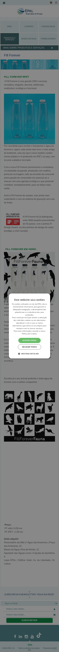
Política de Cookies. (29, 334)
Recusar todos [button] (29, 347)
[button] (29, 353)
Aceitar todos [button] (29, 340)
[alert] (29, 326)
